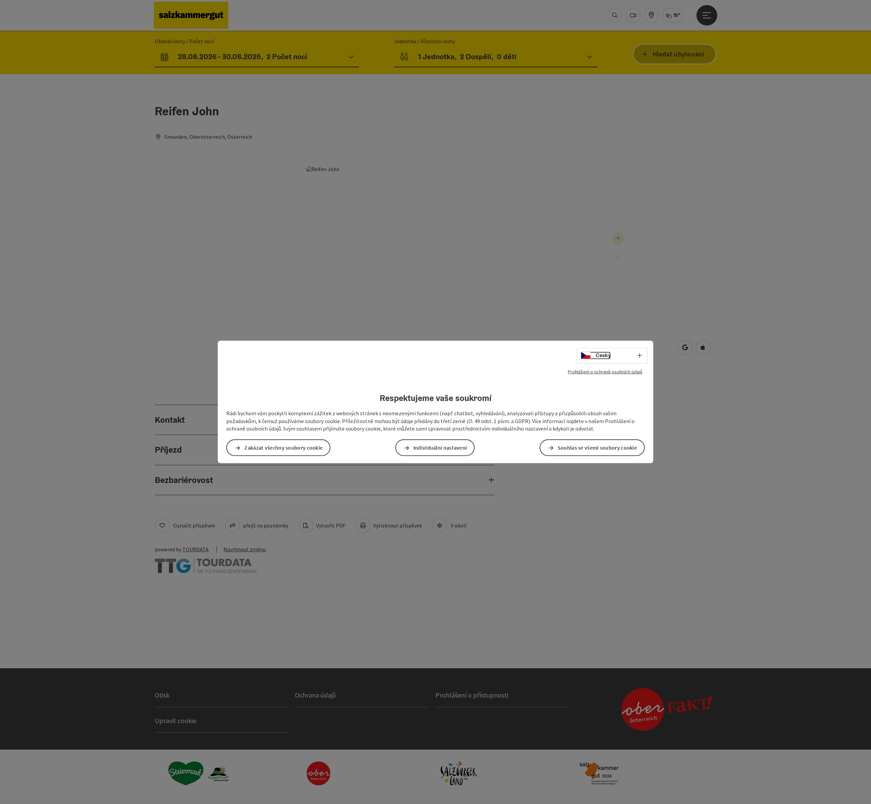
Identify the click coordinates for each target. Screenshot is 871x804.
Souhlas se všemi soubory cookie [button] (597, 447)
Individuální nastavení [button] (440, 447)
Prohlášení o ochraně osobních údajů (605, 372)
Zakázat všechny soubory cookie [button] (283, 447)
